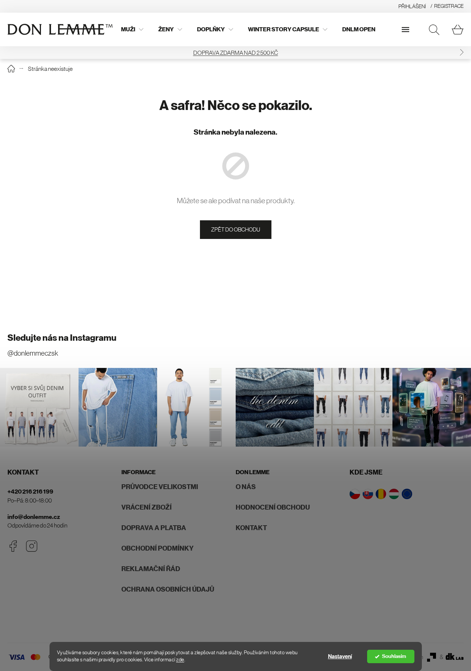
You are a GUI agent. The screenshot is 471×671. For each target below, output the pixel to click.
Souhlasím (394, 656)
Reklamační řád (150, 569)
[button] (461, 52)
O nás (246, 487)
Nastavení (340, 656)
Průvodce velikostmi (159, 487)
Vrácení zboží (146, 507)
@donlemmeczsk (32, 353)
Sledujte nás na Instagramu (62, 337)
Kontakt (251, 528)
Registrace (449, 6)
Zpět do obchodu (235, 229)
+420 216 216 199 (30, 491)
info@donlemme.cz (33, 516)
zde (180, 659)
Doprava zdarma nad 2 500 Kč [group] (235, 52)
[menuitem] (132, 29)
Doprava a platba (153, 528)
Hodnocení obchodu (273, 507)
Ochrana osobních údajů (167, 589)
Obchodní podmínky (157, 548)
